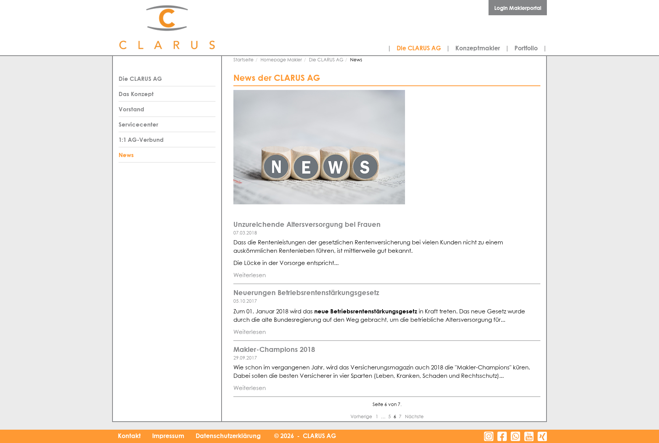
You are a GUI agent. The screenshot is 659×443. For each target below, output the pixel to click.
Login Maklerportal (517, 8)
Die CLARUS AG (419, 48)
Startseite (243, 60)
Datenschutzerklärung (228, 436)
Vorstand (131, 109)
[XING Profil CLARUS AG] (542, 436)
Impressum (168, 436)
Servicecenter (138, 124)
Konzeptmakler (477, 48)
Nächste (414, 417)
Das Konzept (136, 93)
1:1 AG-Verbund (141, 139)
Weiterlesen (249, 275)
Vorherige (361, 417)
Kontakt (129, 436)
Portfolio (526, 48)
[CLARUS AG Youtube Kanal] (529, 436)
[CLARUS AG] (184, 27)
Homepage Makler (281, 60)
